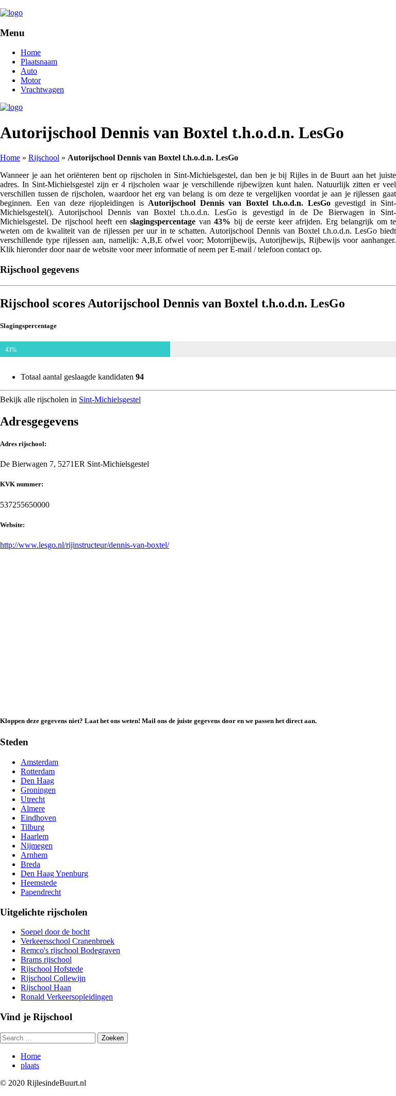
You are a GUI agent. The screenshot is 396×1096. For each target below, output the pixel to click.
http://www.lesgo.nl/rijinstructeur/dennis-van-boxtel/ (84, 545)
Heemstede (39, 882)
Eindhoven (38, 817)
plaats (30, 1065)
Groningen (38, 790)
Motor (31, 80)
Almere (33, 808)
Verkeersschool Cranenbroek (67, 941)
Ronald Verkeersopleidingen (67, 996)
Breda (30, 864)
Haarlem (34, 836)
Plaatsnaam (39, 61)
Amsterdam (39, 762)
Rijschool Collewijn (53, 978)
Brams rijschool (46, 959)
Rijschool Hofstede (52, 968)
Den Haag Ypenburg (54, 873)
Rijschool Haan (46, 987)
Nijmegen (37, 845)
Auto (29, 71)
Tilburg (32, 827)
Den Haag (37, 780)
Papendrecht (41, 892)
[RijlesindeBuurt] (11, 12)
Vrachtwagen (42, 89)
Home (31, 52)
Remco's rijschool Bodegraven (70, 950)
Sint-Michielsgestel (110, 399)
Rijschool (43, 157)
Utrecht (33, 799)
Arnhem (34, 854)
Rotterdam (38, 771)
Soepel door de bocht (55, 931)
